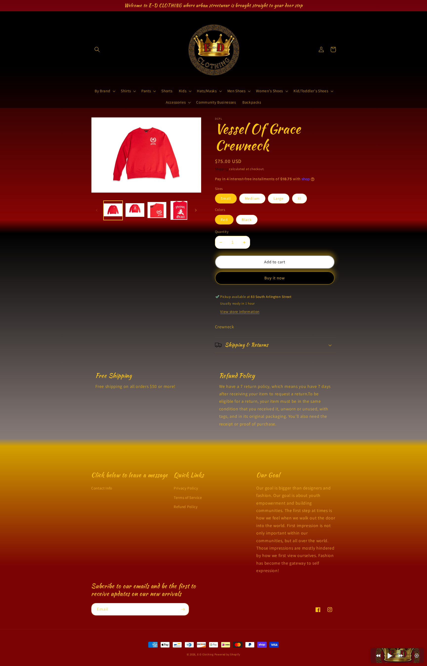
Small (226, 198)
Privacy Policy (186, 488)
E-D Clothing (205, 654)
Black (247, 219)
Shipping (221, 169)
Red (224, 219)
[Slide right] (196, 210)
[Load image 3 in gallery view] (157, 210)
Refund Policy (186, 506)
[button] (97, 49)
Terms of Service (188, 497)
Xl (299, 198)
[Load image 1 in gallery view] (113, 210)
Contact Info (101, 488)
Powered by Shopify (227, 654)
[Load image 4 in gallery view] (179, 210)
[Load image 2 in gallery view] (135, 210)
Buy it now (274, 278)
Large (279, 198)
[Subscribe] (183, 609)
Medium (252, 198)
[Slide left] (96, 210)
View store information (239, 311)
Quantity (222, 231)
